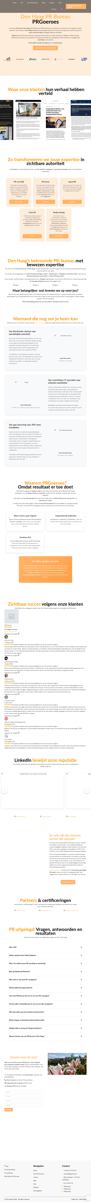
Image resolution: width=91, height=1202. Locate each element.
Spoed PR (72, 201)
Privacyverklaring (9, 1169)
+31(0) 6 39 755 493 (69, 1170)
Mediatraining (59, 236)
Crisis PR (32, 236)
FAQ (34, 1184)
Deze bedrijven (39, 323)
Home (35, 1170)
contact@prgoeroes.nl (70, 1174)
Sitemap (35, 1187)
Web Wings (83, 1199)
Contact (35, 1177)
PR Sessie (45, 201)
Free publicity (8, 1173)
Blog (34, 1180)
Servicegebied (37, 1191)
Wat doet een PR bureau (11, 1176)
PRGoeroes (67, 1186)
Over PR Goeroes (38, 1174)
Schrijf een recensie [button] (10, 631)
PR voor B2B (18, 201)
